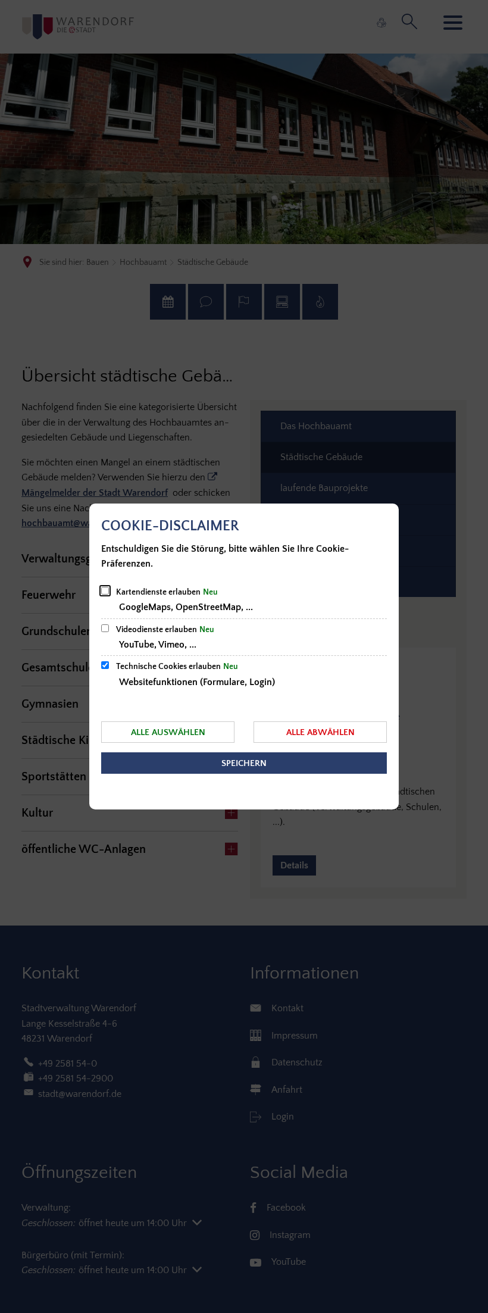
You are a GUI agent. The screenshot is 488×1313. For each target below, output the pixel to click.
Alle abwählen (320, 732)
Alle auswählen (168, 732)
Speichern (244, 763)
